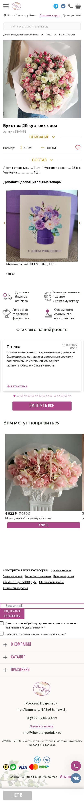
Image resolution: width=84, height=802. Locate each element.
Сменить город (50, 15)
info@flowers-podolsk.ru (42, 733)
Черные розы (12, 576)
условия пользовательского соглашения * (42, 634)
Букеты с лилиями (38, 576)
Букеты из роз (61, 570)
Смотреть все (42, 406)
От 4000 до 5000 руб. (19, 582)
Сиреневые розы (15, 588)
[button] (14, 396)
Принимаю (36, 634)
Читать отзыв (17, 386)
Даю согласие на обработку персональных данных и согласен (42, 625)
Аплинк (67, 776)
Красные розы (63, 576)
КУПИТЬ (44, 525)
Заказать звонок (42, 726)
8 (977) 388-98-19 (42, 718)
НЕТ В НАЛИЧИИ (17, 796)
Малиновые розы (51, 582)
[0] (78, 6)
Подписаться (12, 613)
